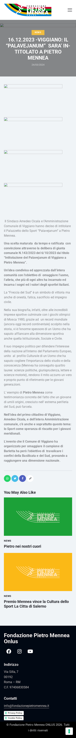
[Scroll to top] (71, 724)
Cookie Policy (15, 718)
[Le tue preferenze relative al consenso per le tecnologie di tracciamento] (69, 731)
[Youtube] (30, 651)
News (38, 32)
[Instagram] (19, 651)
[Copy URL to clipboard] (30, 478)
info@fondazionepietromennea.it (26, 706)
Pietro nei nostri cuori (22, 546)
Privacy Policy (15, 713)
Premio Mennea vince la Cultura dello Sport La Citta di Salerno (36, 604)
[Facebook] (9, 651)
